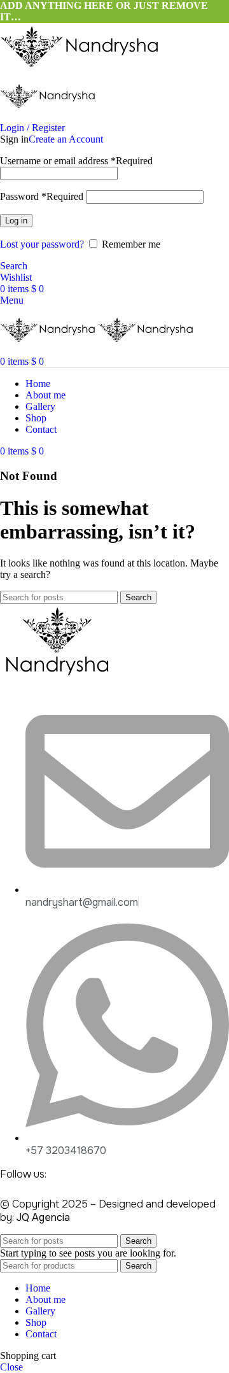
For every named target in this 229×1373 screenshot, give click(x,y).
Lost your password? (42, 244)
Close (11, 1367)
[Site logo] (79, 66)
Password (41, 196)
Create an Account (66, 139)
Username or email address (76, 160)
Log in (16, 220)
